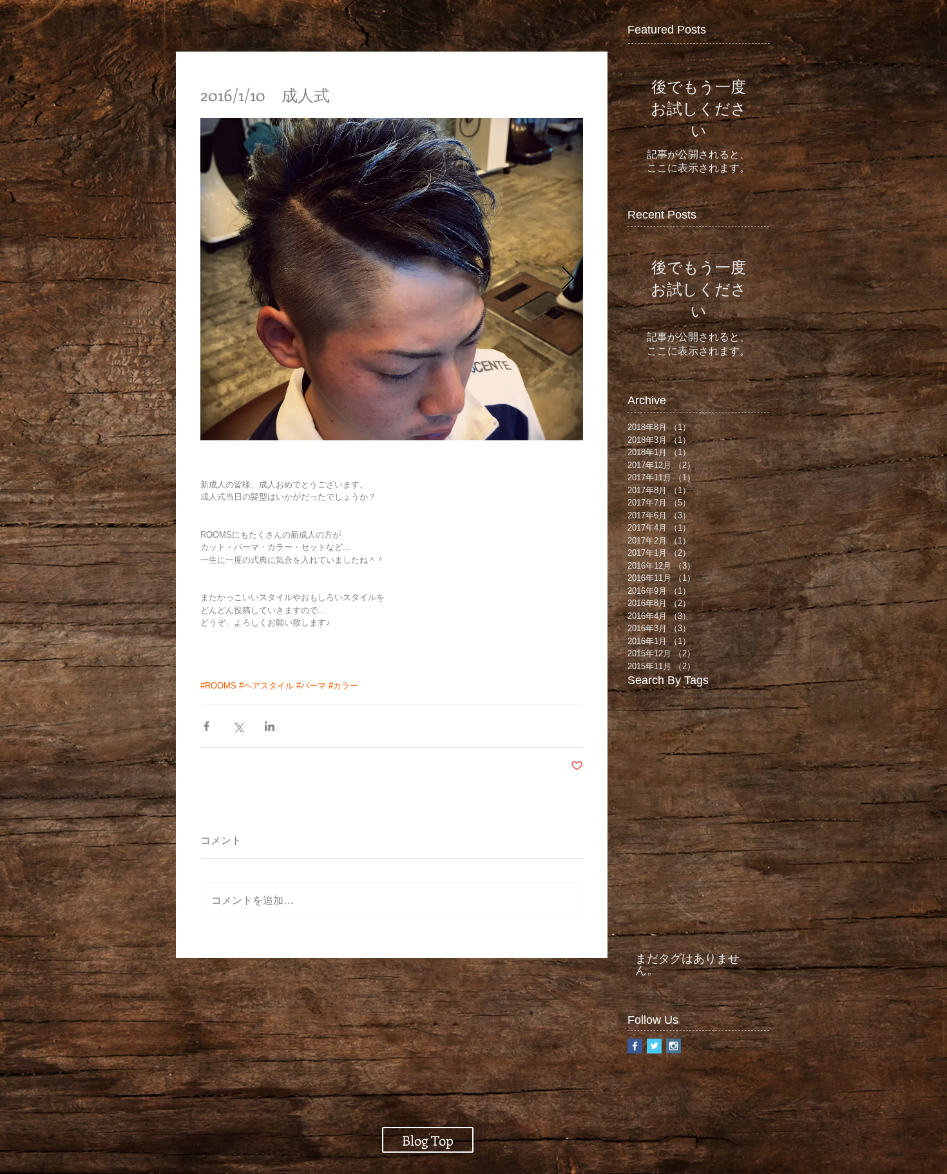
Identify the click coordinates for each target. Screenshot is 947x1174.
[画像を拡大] (391, 279)
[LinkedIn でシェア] (269, 726)
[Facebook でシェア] (206, 726)
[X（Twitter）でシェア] (238, 726)
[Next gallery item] (567, 279)
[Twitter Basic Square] (654, 1046)
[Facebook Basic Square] (634, 1046)
